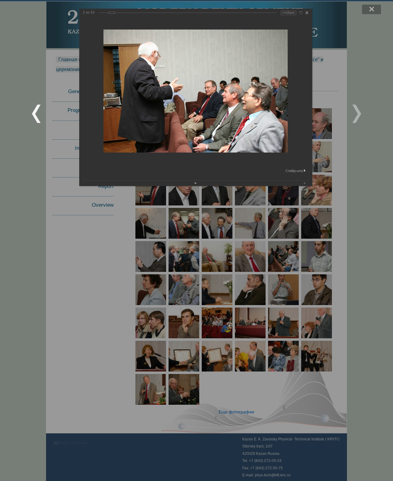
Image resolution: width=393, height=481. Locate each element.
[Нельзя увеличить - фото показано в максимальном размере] (301, 13)
